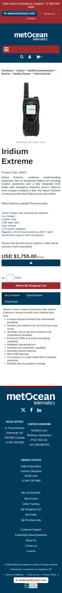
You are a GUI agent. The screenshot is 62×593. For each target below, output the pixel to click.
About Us (31, 540)
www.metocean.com (21, 13)
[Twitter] (23, 409)
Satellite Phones (22, 73)
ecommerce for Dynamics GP (38, 569)
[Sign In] (29, 56)
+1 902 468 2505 (14, 442)
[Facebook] (31, 409)
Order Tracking (31, 504)
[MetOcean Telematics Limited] (31, 36)
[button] (39, 58)
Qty (3, 278)
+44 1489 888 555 (39, 444)
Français (31, 18)
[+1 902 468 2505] (14, 447)
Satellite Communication (41, 70)
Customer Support (31, 529)
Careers (31, 551)
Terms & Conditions (15, 575)
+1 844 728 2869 (31, 480)
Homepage (7, 70)
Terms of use (33, 575)
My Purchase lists (31, 520)
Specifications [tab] (34, 295)
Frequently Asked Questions (31, 535)
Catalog (20, 70)
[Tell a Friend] (31, 262)
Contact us (49, 13)
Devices (6, 73)
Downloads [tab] (11, 301)
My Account (31, 498)
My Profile (31, 514)
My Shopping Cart (31, 509)
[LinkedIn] (39, 409)
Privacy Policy (49, 575)
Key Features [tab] (12, 295)
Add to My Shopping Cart (31, 285)
